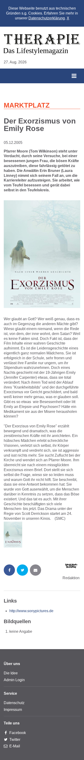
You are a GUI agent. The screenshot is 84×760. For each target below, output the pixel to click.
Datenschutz (14, 703)
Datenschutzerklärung (46, 18)
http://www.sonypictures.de (31, 611)
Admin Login (14, 680)
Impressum (13, 710)
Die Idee (11, 673)
